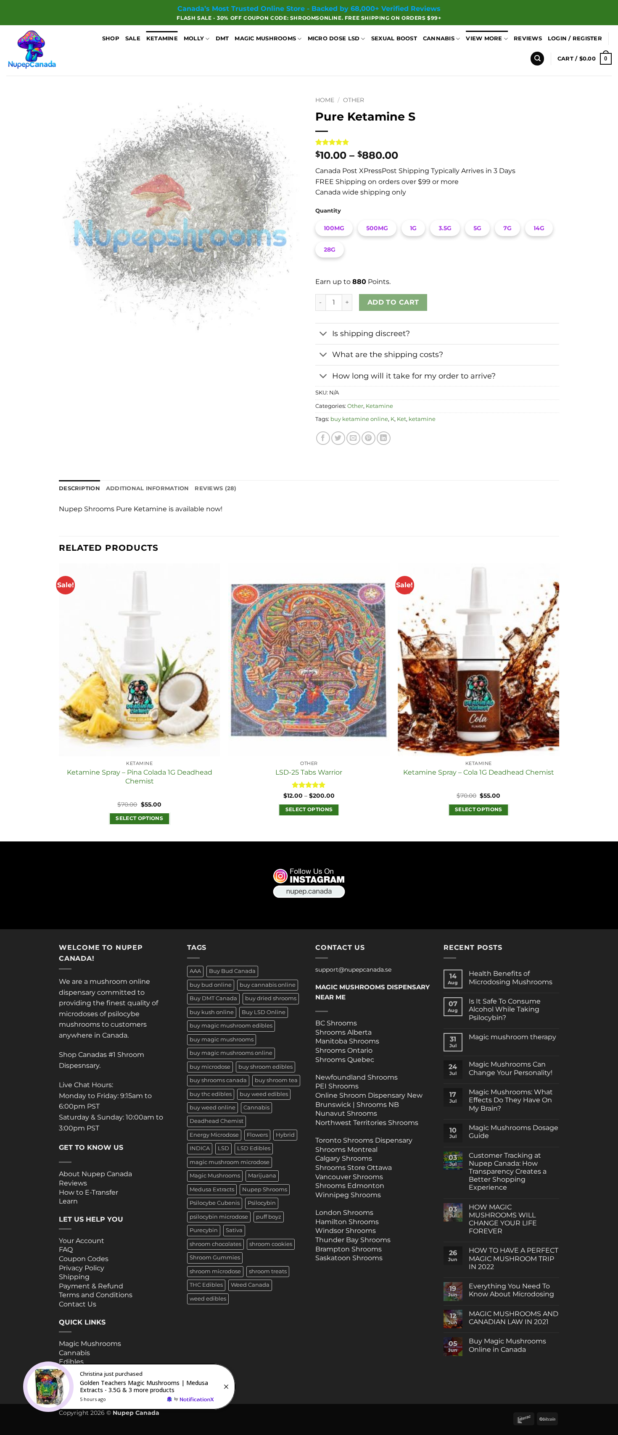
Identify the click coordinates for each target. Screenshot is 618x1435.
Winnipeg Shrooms (348, 1195)
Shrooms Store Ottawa (353, 1168)
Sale (132, 38)
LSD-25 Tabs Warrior (308, 772)
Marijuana (262, 1175)
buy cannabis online (268, 985)
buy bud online (211, 985)
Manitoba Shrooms (347, 1041)
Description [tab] (79, 488)
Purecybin (204, 1230)
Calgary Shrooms (343, 1158)
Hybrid (285, 1135)
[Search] (537, 59)
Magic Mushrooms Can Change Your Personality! (510, 1068)
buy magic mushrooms (222, 1039)
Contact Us (77, 1304)
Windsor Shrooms (345, 1231)
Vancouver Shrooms (349, 1177)
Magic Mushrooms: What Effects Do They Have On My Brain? (511, 1100)
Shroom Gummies (215, 1257)
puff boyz (268, 1217)
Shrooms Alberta (344, 1032)
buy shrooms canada (218, 1080)
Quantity (328, 211)
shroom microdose (215, 1271)
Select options (139, 818)
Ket (401, 419)
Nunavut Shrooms (346, 1113)
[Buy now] (130, 1386)
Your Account (81, 1241)
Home (324, 100)
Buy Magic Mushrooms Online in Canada (507, 1345)
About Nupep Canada (95, 1174)
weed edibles (208, 1299)
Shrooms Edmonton (349, 1186)
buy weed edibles (264, 1094)
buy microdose (210, 1067)
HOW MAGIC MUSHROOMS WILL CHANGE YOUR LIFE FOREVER (503, 1219)
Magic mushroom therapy (512, 1037)
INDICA (200, 1148)
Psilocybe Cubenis (215, 1203)
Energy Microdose (214, 1135)
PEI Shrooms (337, 1086)
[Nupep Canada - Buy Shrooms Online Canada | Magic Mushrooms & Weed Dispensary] (43, 50)
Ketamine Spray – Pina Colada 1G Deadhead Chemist (139, 776)
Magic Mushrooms (265, 38)
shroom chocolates (215, 1244)
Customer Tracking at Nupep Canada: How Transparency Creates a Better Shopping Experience (508, 1171)
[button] (575, 38)
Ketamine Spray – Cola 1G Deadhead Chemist (478, 772)
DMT (222, 38)
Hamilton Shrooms (347, 1222)
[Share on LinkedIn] (384, 438)
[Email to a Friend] (353, 438)
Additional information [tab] (147, 488)
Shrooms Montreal (346, 1150)
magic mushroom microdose (229, 1162)
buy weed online (212, 1107)
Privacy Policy (81, 1268)
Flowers (257, 1135)
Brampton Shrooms (348, 1249)
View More (484, 38)
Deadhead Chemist (216, 1121)
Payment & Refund (92, 1286)
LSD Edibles (253, 1148)
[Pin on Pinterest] (368, 438)
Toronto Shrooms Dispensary (363, 1140)
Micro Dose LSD (334, 38)
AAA (195, 971)
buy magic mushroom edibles (231, 1025)
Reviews (528, 38)
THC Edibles (206, 1285)
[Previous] (59, 701)
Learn (68, 1201)
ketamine (422, 419)
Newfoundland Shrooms (356, 1077)
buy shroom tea (276, 1080)
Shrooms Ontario (343, 1050)
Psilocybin (262, 1203)
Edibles (71, 1362)
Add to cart (393, 302)
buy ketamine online (359, 419)
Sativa (234, 1230)
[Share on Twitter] (338, 438)
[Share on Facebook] (323, 438)
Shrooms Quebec (344, 1060)
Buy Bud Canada (232, 971)
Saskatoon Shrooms (349, 1258)
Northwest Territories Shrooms (366, 1123)
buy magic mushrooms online (231, 1053)
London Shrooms (344, 1213)
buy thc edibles (211, 1094)
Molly (194, 38)
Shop (110, 38)
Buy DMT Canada (213, 998)
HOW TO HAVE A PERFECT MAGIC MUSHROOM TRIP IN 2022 (513, 1258)
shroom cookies (270, 1244)
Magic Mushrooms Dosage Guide (513, 1132)
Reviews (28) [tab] (215, 488)
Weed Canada (250, 1285)
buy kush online (212, 1012)
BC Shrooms (336, 1023)
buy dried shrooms (270, 998)
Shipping (74, 1277)
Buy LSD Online (263, 1012)
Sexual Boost (394, 38)
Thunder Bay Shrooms (353, 1240)
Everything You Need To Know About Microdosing (511, 1290)
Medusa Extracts (212, 1189)
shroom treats (268, 1271)
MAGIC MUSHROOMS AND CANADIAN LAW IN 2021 (513, 1318)
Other (353, 100)
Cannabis (438, 38)
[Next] (558, 701)
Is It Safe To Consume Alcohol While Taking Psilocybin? (505, 1009)
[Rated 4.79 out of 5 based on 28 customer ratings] (437, 142)
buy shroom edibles (265, 1067)
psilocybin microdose (219, 1217)
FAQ (66, 1250)
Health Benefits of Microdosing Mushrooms (510, 978)
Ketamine (162, 38)
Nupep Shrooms (264, 1189)
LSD (223, 1148)
